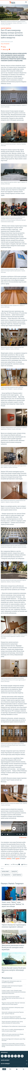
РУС (10, 1069)
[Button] (3, 47)
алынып (9, 858)
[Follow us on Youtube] (9, 1056)
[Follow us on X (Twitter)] (5, 1056)
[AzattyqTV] (17, 1069)
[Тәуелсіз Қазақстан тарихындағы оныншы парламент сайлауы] (14, 916)
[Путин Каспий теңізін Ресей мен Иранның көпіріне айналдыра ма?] (14, 959)
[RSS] (18, 1056)
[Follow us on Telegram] (15, 1056)
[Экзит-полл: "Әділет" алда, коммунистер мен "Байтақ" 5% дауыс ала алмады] (14, 893)
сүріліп (17, 858)
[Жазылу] (22, 1056)
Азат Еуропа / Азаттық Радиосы (12, 825)
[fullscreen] (25, 834)
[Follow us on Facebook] (2, 1056)
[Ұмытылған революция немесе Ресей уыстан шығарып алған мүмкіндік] (14, 937)
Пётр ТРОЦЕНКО (5, 43)
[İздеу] (23, 1069)
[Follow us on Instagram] (12, 1056)
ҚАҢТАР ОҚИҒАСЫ (6, 28)
